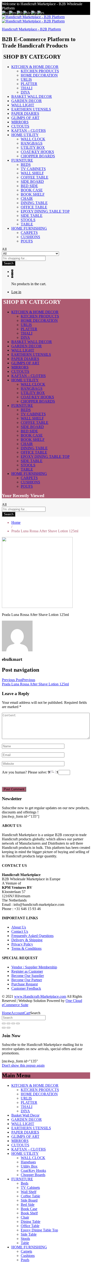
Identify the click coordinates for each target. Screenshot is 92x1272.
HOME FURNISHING (29, 1247)
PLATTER (29, 84)
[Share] (8, 1023)
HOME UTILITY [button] (25, 135)
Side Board (32, 182)
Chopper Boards (38, 156)
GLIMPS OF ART (25, 118)
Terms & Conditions (26, 948)
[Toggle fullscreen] (13, 1023)
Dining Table (34, 203)
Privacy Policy (22, 944)
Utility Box (33, 148)
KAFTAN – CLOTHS (28, 131)
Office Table (34, 207)
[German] (27, 12)
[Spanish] (41, 12)
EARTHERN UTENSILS (31, 109)
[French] (20, 12)
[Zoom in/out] (18, 1023)
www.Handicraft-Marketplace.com (40, 996)
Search (8, 263)
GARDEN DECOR (26, 101)
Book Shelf (33, 194)
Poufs (27, 241)
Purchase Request (24, 984)
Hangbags (31, 143)
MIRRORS (20, 122)
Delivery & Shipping (26, 940)
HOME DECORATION (39, 75)
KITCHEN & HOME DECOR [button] (35, 67)
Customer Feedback (26, 988)
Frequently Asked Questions (32, 936)
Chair (27, 199)
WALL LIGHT (22, 105)
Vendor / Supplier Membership (34, 967)
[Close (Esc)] (4, 1023)
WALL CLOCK (33, 139)
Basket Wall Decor (31, 97)
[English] (13, 12)
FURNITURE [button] (22, 160)
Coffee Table (34, 177)
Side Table (31, 216)
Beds (26, 165)
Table (27, 224)
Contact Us (19, 931)
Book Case (32, 190)
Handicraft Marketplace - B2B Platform (31, 29)
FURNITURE (22, 1179)
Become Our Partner (26, 980)
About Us (18, 927)
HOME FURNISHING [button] (29, 228)
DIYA (25, 92)
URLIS (26, 79)
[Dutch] (5, 12)
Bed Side (29, 186)
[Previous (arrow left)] (4, 1027)
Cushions (30, 237)
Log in (16, 292)
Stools (28, 220)
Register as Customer (27, 971)
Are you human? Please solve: (25, 772)
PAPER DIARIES (25, 114)
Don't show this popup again (23, 1065)
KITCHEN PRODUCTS (40, 71)
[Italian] (34, 12)
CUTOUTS (20, 126)
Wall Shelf (32, 173)
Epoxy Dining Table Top (45, 211)
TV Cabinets (33, 169)
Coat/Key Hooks (37, 152)
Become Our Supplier (27, 976)
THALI (26, 88)
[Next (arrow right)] (8, 1027)
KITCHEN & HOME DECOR (35, 1085)
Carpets (29, 233)
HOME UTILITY (25, 1154)
